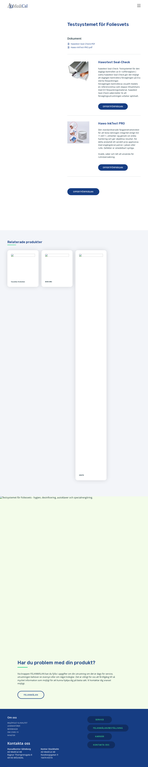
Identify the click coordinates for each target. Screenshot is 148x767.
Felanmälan (31, 694)
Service (99, 719)
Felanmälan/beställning (108, 728)
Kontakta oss (18, 743)
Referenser (12, 729)
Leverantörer (13, 726)
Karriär (99, 736)
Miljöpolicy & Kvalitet (17, 723)
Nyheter (11, 735)
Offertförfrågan (113, 106)
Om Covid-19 (12, 732)
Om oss (12, 717)
